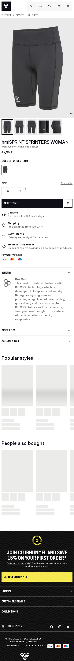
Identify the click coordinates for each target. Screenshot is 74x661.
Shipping (13, 223)
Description (9, 330)
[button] (40, 6)
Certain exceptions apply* (19, 563)
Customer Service (13, 601)
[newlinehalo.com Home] (6, 6)
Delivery (13, 212)
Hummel (7, 591)
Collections (10, 611)
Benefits (6, 272)
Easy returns (16, 234)
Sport (20, 15)
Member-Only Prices (21, 244)
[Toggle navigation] (31, 6)
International (15, 626)
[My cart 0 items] (58, 6)
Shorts (33, 15)
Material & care (11, 341)
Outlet (6, 15)
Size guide (66, 183)
